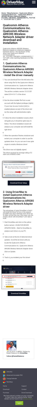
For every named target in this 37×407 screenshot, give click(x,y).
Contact (24, 389)
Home (5, 386)
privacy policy (27, 399)
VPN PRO (9, 372)
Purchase (6, 392)
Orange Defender (12, 378)
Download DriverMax (18, 293)
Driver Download (27, 392)
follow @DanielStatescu (15, 356)
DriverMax (23, 353)
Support (24, 386)
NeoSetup (10, 382)
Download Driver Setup (18, 183)
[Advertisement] (18, 317)
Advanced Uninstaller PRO (15, 375)
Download (6, 389)
